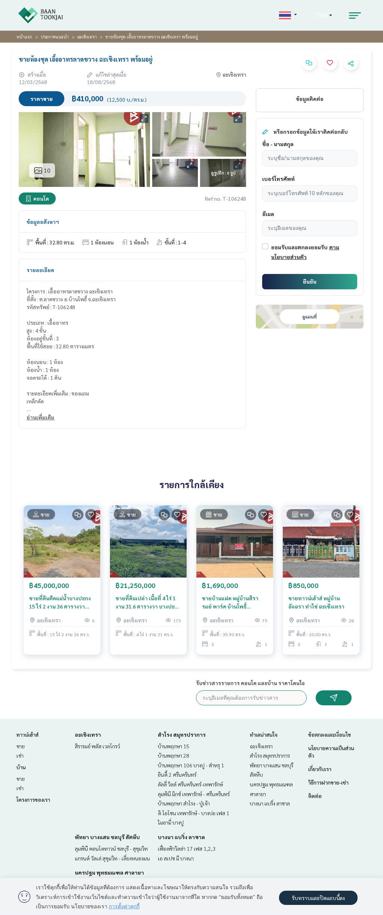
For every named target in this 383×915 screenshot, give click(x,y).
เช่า (20, 755)
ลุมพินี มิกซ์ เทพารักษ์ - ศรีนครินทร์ (194, 794)
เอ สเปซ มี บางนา (176, 858)
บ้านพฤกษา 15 (173, 746)
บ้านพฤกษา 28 (173, 755)
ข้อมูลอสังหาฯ (43, 221)
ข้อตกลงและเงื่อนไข (329, 734)
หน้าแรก (24, 37)
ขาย (20, 746)
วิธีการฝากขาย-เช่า (328, 782)
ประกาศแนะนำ (55, 37)
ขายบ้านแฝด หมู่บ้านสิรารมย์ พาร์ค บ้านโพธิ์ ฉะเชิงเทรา (230, 603)
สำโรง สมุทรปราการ (182, 734)
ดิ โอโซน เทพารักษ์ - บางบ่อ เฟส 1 (193, 813)
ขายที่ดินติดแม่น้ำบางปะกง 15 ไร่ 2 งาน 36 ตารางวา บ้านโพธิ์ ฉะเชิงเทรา (60, 603)
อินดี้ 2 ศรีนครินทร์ (177, 774)
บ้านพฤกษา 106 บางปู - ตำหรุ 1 (191, 765)
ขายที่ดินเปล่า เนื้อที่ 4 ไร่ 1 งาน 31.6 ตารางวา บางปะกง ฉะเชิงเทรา (148, 603)
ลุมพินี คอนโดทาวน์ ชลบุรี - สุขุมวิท (111, 848)
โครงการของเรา (33, 799)
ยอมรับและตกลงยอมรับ (299, 247)
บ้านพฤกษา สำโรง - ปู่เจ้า (184, 803)
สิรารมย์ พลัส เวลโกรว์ (97, 746)
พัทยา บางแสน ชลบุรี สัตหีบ (107, 837)
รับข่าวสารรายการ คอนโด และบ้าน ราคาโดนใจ (250, 683)
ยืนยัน (309, 281)
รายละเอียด (40, 270)
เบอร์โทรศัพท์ (278, 178)
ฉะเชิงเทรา (87, 37)
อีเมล (268, 213)
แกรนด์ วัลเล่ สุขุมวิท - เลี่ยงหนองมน (112, 858)
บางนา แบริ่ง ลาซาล (181, 837)
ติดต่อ (315, 795)
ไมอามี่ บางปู (171, 822)
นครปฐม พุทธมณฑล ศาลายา (109, 872)
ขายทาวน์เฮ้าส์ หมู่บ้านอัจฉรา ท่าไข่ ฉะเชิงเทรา (316, 602)
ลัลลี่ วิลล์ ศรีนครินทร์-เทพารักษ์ (190, 784)
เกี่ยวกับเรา (319, 768)
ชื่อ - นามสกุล (278, 144)
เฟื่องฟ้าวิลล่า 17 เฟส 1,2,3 (186, 848)
